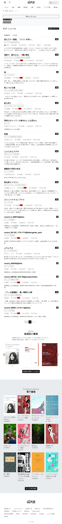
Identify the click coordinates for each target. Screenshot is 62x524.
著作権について (16, 511)
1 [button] (26, 367)
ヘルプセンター (18, 508)
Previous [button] (4, 354)
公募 (32, 7)
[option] (12, 354)
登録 (50, 2)
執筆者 (25, 7)
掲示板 (55, 7)
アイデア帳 (47, 7)
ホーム (6, 7)
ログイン (55, 2)
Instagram (33, 514)
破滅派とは (7, 508)
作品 (13, 7)
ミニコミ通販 (51, 514)
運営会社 (26, 511)
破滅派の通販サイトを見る (31, 371)
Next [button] (58, 354)
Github (6, 516)
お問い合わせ (36, 511)
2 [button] (28, 367)
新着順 (6, 35)
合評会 (39, 7)
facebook (25, 514)
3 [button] (31, 367)
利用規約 (6, 511)
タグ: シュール (7, 19)
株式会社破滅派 (8, 514)
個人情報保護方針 (48, 508)
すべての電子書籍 (31, 488)
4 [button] (33, 367)
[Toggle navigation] (5, 2)
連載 (19, 7)
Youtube (41, 514)
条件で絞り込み (31, 16)
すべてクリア (7, 22)
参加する (37, 508)
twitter (18, 514)
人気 (14, 35)
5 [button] (36, 367)
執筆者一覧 (29, 508)
